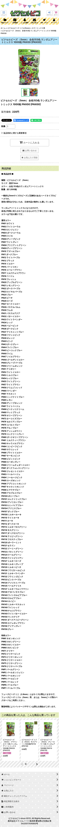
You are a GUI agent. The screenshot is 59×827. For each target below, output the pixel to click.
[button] (4, 13)
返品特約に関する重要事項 (14, 133)
